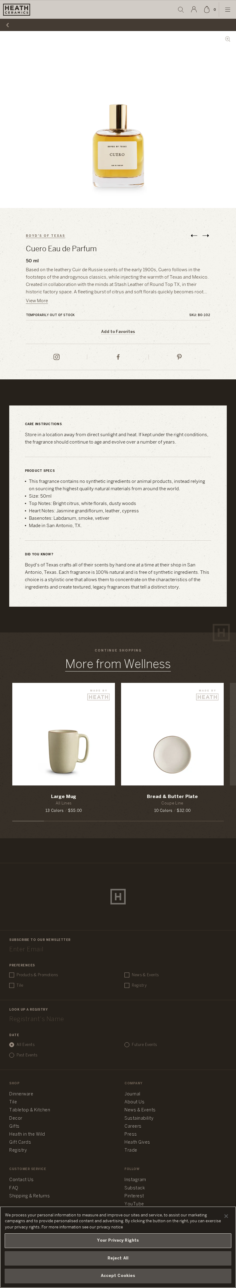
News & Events (145, 975)
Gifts (14, 1127)
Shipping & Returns (29, 1196)
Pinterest (134, 1196)
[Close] (226, 1216)
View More (37, 301)
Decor (15, 1119)
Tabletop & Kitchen (29, 1110)
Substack (134, 1188)
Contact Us (21, 1180)
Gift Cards (20, 1143)
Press (130, 1135)
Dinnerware (21, 1094)
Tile (20, 985)
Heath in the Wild (27, 1135)
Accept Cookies (118, 1276)
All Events (25, 1045)
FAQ (13, 1188)
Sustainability (138, 1119)
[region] (118, 1247)
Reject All (118, 1258)
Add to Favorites (118, 332)
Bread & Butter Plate (172, 797)
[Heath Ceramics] (118, 897)
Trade (130, 1151)
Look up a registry (28, 1009)
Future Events (144, 1045)
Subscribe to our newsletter (40, 940)
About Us (134, 1102)
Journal (132, 1094)
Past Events (27, 1055)
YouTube (134, 1204)
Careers (133, 1127)
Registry (139, 985)
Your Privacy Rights (118, 1241)
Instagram (135, 1180)
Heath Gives (137, 1143)
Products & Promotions (37, 975)
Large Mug (63, 797)
